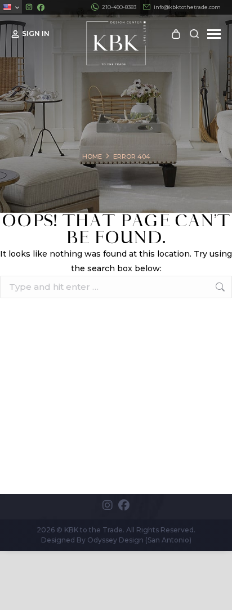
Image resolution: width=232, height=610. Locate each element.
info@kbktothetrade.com (187, 7)
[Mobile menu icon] (214, 34)
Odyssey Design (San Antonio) (139, 540)
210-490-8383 (119, 7)
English (11, 7)
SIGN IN (36, 33)
